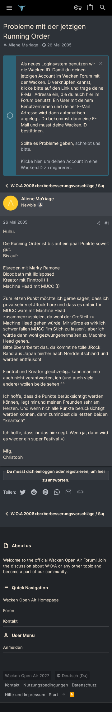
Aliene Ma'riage (23, 44)
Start (53, 694)
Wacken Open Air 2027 (27, 675)
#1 (107, 223)
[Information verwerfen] (100, 64)
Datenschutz (84, 684)
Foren (8, 610)
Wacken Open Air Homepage (31, 599)
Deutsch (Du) (74, 675)
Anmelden (13, 647)
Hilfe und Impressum (25, 694)
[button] (9, 7)
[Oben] (64, 694)
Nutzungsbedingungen (45, 684)
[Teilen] (98, 223)
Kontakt (10, 621)
